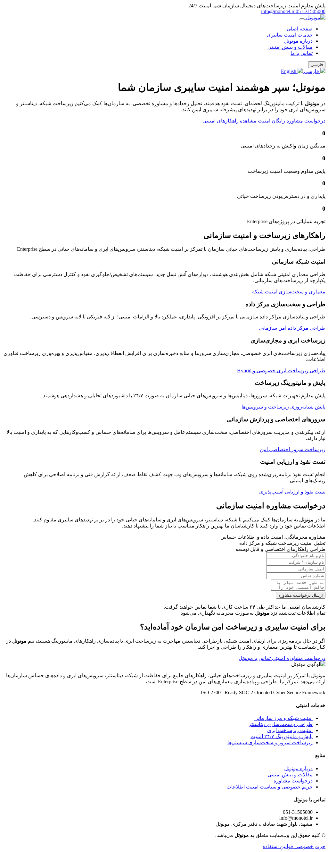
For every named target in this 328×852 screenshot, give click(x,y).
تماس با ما (302, 53)
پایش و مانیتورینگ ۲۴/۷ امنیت (281, 736)
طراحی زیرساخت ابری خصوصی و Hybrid (281, 370)
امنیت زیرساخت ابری (290, 730)
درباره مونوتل (298, 41)
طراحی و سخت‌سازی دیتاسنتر (281, 724)
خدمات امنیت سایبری (290, 35)
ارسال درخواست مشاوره (300, 595)
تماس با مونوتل (255, 658)
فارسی (311, 71)
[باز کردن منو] (302, 19)
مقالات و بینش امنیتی (290, 47)
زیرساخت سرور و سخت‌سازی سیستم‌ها (270, 742)
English (289, 71)
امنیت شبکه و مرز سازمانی (283, 718)
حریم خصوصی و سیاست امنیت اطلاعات (269, 786)
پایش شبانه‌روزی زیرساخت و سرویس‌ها (283, 406)
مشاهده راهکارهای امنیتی (229, 120)
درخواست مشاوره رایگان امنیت (291, 120)
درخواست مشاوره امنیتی (298, 658)
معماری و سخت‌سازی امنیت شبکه (288, 291)
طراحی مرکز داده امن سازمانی (292, 328)
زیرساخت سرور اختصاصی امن (292, 449)
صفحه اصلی (300, 28)
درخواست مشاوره (293, 780)
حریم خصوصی (309, 846)
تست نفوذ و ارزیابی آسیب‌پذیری (292, 491)
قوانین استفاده (278, 846)
